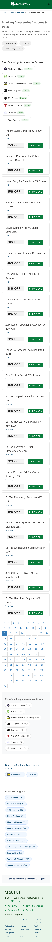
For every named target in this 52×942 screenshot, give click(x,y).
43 (29, 649)
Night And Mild (18, 748)
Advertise (30, 910)
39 (4, 649)
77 (23, 675)
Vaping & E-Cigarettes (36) (18, 859)
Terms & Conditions (35, 906)
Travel (36, 936)
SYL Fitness (17, 730)
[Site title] (26, 3)
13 (27, 628)
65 (36, 664)
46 (4, 654)
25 (4, 638)
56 (23, 659)
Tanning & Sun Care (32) (17, 865)
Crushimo (16, 742)
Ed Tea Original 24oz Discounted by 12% (25, 549)
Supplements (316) (15, 797)
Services (22, 926)
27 (17, 638)
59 (42, 659)
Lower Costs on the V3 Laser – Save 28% (22, 229)
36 (30, 644)
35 (23, 644)
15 (39, 628)
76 (17, 675)
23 (41, 633)
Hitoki (7, 139)
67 (4, 670)
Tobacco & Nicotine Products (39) (21, 847)
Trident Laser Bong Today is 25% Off (24, 132)
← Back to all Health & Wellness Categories (26, 878)
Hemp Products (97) (15, 816)
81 (4, 680)
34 (17, 644)
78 (29, 675)
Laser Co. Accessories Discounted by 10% (24, 352)
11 (15, 628)
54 (11, 659)
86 (36, 680)
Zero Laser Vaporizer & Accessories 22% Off (25, 326)
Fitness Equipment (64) (17, 828)
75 (10, 675)
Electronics (23, 919)
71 (29, 670)
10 (9, 628)
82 (10, 680)
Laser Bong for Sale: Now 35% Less (25, 181)
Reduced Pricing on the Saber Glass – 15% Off (22, 158)
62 (17, 664)
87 (42, 680)
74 (4, 675)
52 (42, 654)
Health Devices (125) (15, 804)
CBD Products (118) (15, 810)
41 (17, 649)
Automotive (9, 926)
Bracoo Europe (17, 774)
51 (36, 654)
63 (23, 664)
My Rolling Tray (19, 724)
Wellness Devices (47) (16, 841)
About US (12, 906)
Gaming (8, 936)
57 (30, 659)
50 (30, 654)
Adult (36, 926)
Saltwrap (32, 774)
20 (22, 633)
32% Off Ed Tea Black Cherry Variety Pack (21, 575)
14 (33, 628)
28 (23, 638)
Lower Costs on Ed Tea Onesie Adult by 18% (22, 474)
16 (45, 628)
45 (42, 649)
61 (11, 664)
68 (11, 670)
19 (16, 633)
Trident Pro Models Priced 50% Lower (22, 301)
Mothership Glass (20, 705)
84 (23, 680)
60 (4, 664)
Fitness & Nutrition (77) (16, 822)
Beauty (7, 919)
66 (42, 664)
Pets (21, 936)
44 (36, 649)
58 (36, 659)
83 (17, 680)
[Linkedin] (18, 901)
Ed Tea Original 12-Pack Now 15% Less (24, 398)
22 (34, 633)
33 (11, 644)
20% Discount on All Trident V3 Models (22, 204)
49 (23, 654)
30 (36, 638)
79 (35, 675)
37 (36, 644)
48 (17, 654)
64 (29, 664)
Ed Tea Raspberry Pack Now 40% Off (24, 499)
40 (11, 649)
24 (47, 633)
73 (41, 670)
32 (4, 644)
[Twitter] (12, 901)
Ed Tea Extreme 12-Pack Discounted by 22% (19, 449)
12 (21, 628)
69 (17, 670)
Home (4, 12)
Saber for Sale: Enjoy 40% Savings (25, 253)
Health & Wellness (17, 12)
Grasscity (17, 711)
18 (10, 633)
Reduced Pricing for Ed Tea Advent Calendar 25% (25, 524)
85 (29, 680)
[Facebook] (6, 901)
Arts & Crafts (24, 930)
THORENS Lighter (20, 736)
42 (23, 649)
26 (11, 638)
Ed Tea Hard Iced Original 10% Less (22, 600)
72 (35, 670)
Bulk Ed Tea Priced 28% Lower (22, 375)
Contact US (13, 910)
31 (42, 638)
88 (4, 686)
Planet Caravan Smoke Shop (25, 717)
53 (4, 659)
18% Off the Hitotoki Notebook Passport (22, 276)
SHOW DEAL (35, 145)
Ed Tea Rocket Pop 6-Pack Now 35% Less (23, 423)
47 (11, 654)
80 (41, 675)
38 (42, 644)
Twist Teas (9, 379)
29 (30, 638)
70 (23, 670)
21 (28, 633)
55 (17, 659)
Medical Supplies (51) (16, 834)
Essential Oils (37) (14, 853)
